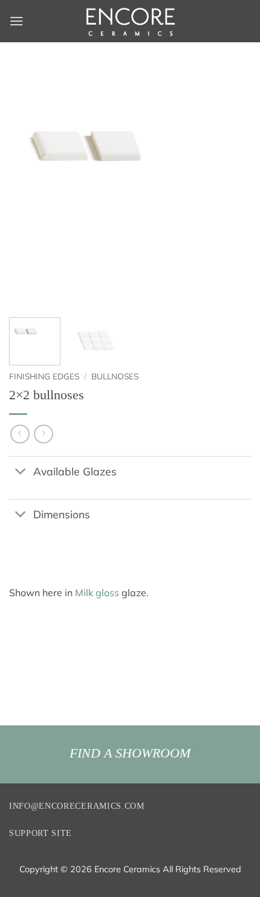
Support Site (40, 833)
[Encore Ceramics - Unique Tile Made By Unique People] (130, 21)
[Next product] (19, 434)
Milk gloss (97, 593)
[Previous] (29, 187)
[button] (16, 21)
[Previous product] (43, 434)
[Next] (231, 187)
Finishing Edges (44, 376)
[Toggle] (21, 473)
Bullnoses (114, 376)
